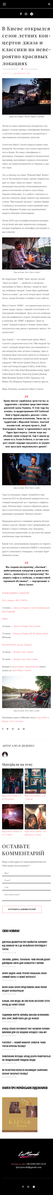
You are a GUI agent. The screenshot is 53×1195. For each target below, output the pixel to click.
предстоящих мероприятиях (25, 666)
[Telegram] (31, 14)
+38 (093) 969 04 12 (36, 1164)
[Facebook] (21, 14)
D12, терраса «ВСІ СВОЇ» (14, 600)
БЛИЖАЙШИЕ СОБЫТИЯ (15, 593)
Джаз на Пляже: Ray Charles (27, 626)
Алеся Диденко (22, 745)
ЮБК (4, 619)
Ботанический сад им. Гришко (16, 644)
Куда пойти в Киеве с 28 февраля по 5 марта (35, 833)
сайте (14, 670)
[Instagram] (26, 14)
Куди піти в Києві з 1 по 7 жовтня (35, 797)
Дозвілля (19, 73)
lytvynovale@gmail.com (28, 1167)
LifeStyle (7, 73)
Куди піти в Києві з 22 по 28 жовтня (11, 797)
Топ (28, 73)
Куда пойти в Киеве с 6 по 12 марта (12, 833)
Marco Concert (24, 670)
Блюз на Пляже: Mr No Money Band (31, 633)
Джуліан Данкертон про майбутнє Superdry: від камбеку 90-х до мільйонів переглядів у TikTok (24, 945)
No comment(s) (31, 69)
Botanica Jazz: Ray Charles (25, 659)
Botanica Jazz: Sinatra (23, 652)
